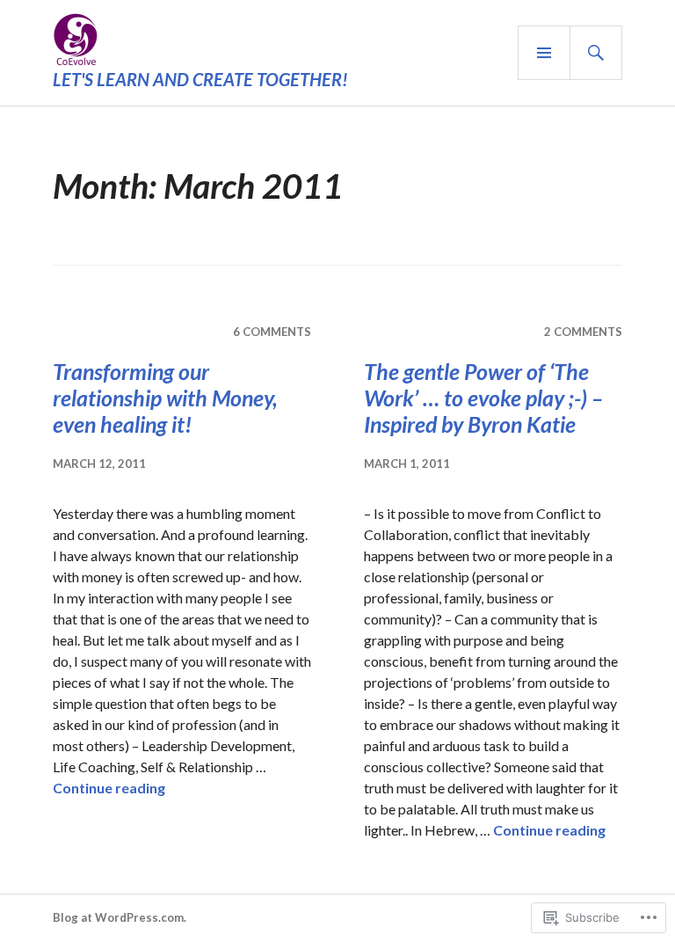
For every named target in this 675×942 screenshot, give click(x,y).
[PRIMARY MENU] (544, 53)
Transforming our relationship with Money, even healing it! (165, 397)
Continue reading (109, 787)
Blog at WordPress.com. (119, 917)
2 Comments (583, 332)
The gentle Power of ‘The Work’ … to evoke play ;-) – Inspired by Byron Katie (483, 397)
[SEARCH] (596, 53)
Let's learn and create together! (200, 79)
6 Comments (272, 332)
